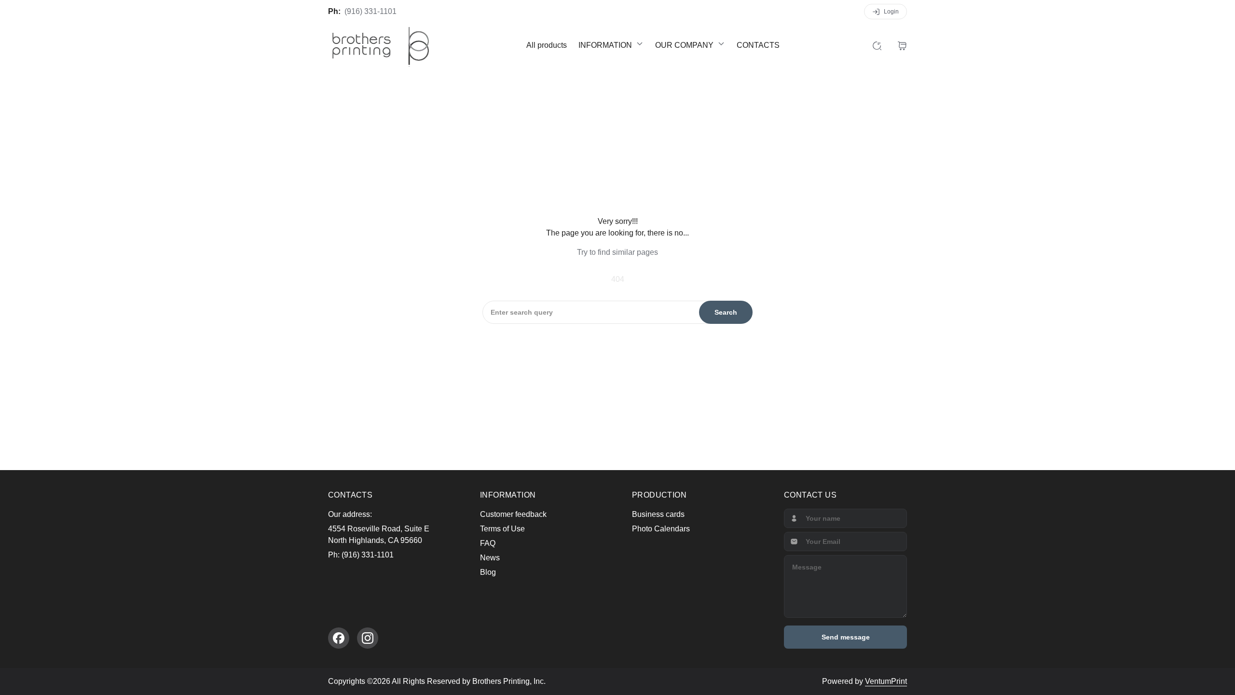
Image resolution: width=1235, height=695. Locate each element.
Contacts (758, 45)
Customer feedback (513, 514)
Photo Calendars (661, 529)
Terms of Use (502, 529)
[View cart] (902, 45)
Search (725, 312)
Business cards (658, 514)
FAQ (487, 543)
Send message (846, 637)
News (490, 558)
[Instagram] (367, 638)
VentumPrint (886, 681)
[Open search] (877, 45)
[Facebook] (338, 638)
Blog (488, 572)
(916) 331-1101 (370, 11)
